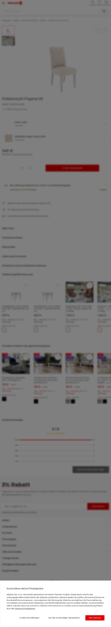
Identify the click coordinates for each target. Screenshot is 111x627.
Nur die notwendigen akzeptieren (64, 618)
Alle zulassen (95, 618)
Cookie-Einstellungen (29, 618)
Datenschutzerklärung (25, 608)
